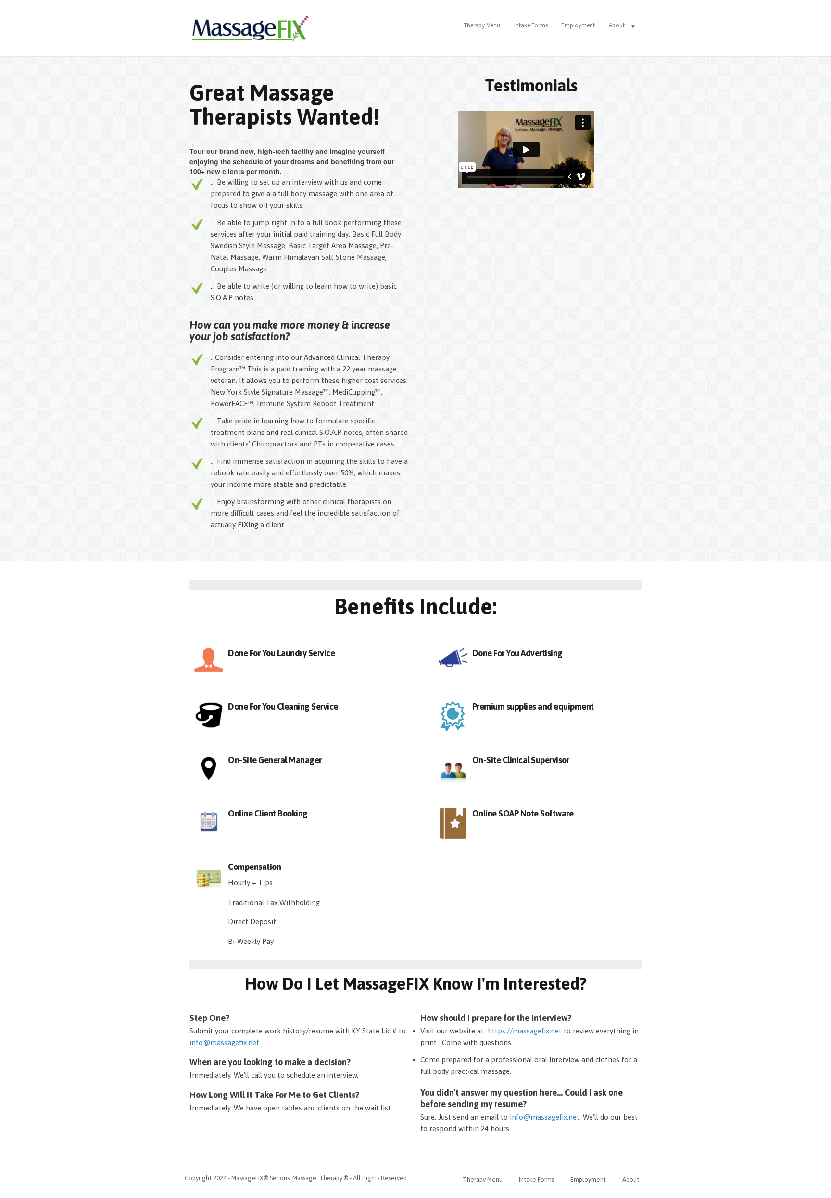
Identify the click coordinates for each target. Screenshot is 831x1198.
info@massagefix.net (544, 1117)
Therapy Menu (482, 25)
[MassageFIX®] (249, 26)
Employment (578, 25)
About (617, 25)
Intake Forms (531, 25)
